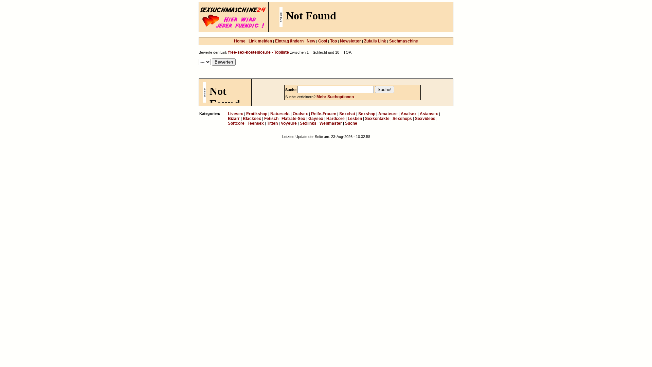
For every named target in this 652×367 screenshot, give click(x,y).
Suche (351, 123)
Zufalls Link (375, 41)
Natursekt (280, 113)
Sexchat (347, 113)
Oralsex (300, 113)
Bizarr (234, 118)
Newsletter (350, 41)
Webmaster (331, 123)
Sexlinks (308, 123)
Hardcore (335, 118)
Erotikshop (256, 113)
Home (240, 41)
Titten (272, 123)
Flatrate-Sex (293, 118)
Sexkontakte (377, 118)
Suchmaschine (403, 41)
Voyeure (289, 123)
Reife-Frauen (323, 113)
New (311, 41)
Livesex (235, 113)
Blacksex (252, 118)
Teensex (256, 123)
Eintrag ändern (289, 41)
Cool (322, 41)
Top (333, 41)
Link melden (260, 41)
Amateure (388, 113)
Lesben (355, 118)
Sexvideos (425, 118)
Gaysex (315, 118)
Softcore (236, 123)
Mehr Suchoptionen (335, 96)
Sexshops (402, 118)
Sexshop (366, 113)
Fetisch (271, 118)
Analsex (409, 113)
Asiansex (429, 113)
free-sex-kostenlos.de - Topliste (259, 52)
